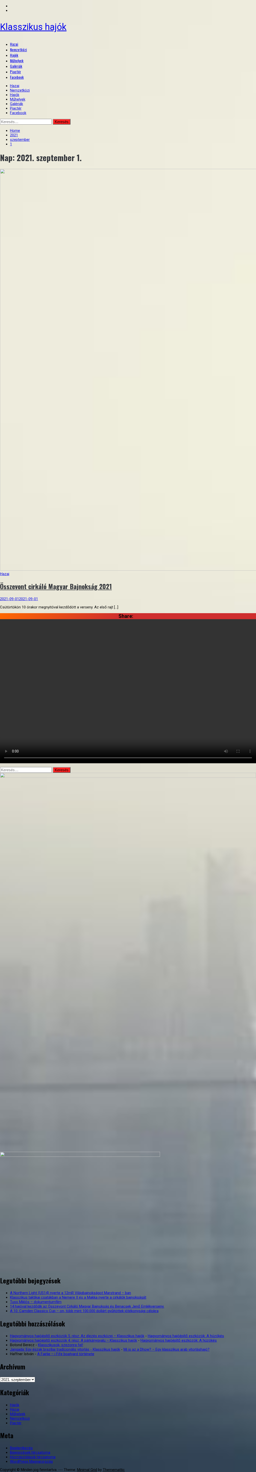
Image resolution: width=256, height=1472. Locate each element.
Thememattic (114, 1469)
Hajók (14, 55)
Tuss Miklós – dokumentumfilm (36, 1302)
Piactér (15, 71)
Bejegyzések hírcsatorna (30, 1452)
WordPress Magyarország (31, 1461)
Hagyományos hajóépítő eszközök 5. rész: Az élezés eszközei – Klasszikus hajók (77, 1336)
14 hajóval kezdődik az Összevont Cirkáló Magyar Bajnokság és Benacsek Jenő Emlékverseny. (87, 1306)
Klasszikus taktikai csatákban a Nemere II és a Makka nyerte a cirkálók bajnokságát (78, 1297)
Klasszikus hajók (33, 27)
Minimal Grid (87, 1469)
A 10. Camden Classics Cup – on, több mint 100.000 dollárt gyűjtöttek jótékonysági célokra (84, 1311)
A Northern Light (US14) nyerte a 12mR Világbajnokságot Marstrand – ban (70, 1293)
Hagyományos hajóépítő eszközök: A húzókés (186, 1336)
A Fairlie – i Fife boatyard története (65, 1354)
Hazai (14, 44)
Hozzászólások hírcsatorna (33, 1457)
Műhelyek (17, 60)
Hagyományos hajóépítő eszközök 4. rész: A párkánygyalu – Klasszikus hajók (73, 1340)
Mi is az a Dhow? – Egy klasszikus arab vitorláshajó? (167, 1349)
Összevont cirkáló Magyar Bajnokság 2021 (56, 586)
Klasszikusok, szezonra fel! (60, 1345)
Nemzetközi (18, 49)
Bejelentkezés (21, 1448)
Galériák (16, 66)
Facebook (17, 77)
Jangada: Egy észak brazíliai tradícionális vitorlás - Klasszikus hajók (65, 1349)
